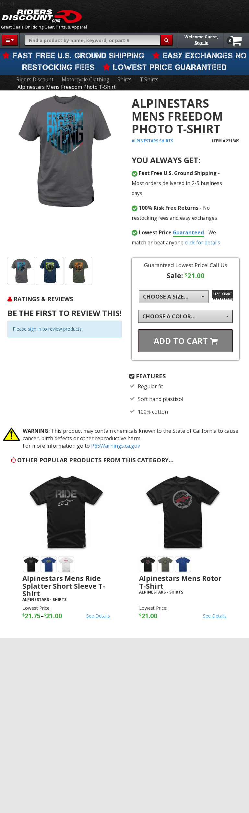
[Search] (166, 40)
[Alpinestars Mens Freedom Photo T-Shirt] (64, 175)
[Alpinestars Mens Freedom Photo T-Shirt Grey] (21, 271)
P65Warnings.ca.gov (115, 445)
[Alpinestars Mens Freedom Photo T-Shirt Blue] (50, 271)
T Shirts (149, 79)
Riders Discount (34, 79)
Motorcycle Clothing (85, 79)
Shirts (124, 79)
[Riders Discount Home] (42, 16)
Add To (182, 340)
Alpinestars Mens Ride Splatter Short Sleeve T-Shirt (63, 586)
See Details (98, 616)
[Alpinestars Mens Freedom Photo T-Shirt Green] (78, 271)
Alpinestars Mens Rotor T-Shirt (180, 582)
